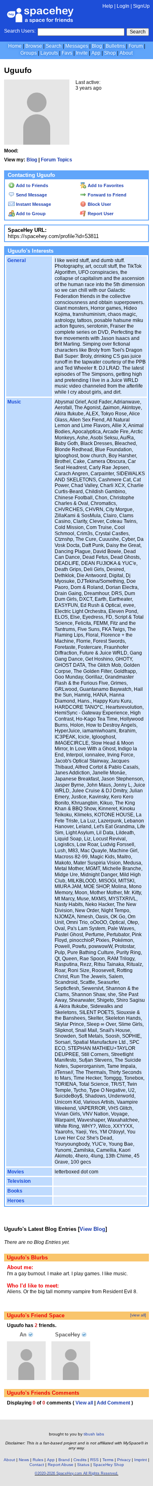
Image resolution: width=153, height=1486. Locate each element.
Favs (67, 53)
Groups (28, 53)
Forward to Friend (106, 194)
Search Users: (19, 31)
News (24, 1459)
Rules (38, 1459)
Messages (76, 46)
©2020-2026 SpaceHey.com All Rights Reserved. (76, 1473)
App (95, 53)
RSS (94, 1459)
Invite (82, 53)
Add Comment (113, 1403)
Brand (64, 1459)
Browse (33, 46)
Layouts (49, 53)
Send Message (31, 194)
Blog (97, 46)
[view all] (138, 1315)
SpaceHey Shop (108, 1464)
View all (84, 1403)
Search (138, 32)
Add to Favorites (105, 185)
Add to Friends (31, 185)
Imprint (140, 1459)
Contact (36, 1464)
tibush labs (94, 1434)
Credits (79, 1459)
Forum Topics (56, 160)
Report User (99, 213)
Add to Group (30, 213)
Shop (110, 53)
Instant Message (33, 204)
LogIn (123, 6)
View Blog (92, 1229)
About (126, 53)
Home (15, 46)
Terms (107, 1459)
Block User (98, 204)
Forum (136, 46)
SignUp (141, 6)
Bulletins (115, 46)
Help (107, 6)
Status (83, 1464)
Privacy (124, 1459)
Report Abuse (60, 1464)
